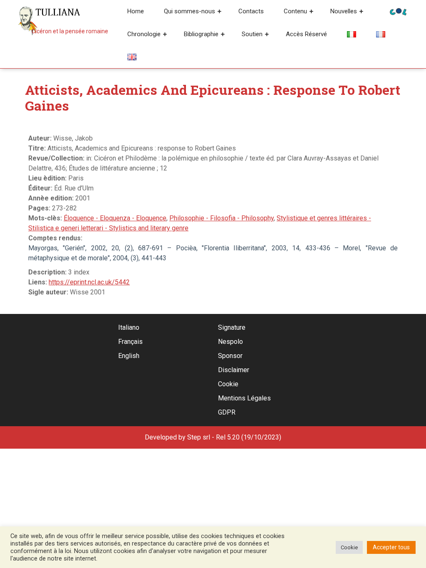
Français (130, 342)
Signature (231, 327)
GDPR (226, 412)
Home (135, 11)
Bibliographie (201, 34)
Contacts (251, 11)
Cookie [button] (349, 547)
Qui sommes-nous (189, 11)
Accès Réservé (306, 34)
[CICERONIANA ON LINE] (398, 11)
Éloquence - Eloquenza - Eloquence (115, 218)
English (128, 356)
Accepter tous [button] (391, 547)
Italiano (128, 327)
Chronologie (144, 34)
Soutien (252, 34)
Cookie (228, 384)
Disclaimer (233, 370)
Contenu (295, 11)
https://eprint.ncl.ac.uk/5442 (89, 282)
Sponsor (230, 356)
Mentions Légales (244, 398)
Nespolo (230, 342)
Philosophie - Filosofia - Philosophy (221, 218)
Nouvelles (343, 11)
